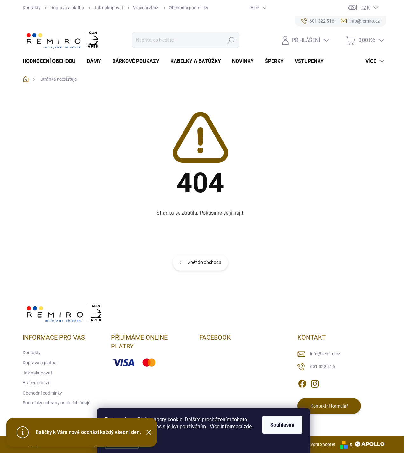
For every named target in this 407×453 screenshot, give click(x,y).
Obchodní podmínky (188, 7)
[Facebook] (302, 383)
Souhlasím (282, 425)
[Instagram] (315, 383)
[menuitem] (51, 61)
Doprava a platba (67, 7)
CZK (365, 8)
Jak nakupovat (108, 7)
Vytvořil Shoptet (319, 444)
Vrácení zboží (146, 7)
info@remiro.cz (325, 353)
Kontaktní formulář (329, 405)
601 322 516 (322, 366)
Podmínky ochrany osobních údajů (57, 402)
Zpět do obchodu (204, 262)
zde (248, 426)
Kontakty (32, 7)
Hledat (231, 40)
